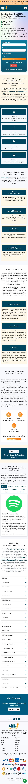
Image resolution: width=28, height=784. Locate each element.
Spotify (16, 750)
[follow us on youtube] (16, 719)
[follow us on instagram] (14, 719)
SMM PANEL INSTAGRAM (17, 549)
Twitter (16, 748)
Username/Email (6, 42)
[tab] (4, 486)
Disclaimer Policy (10, 754)
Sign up (20, 69)
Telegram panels (9, 559)
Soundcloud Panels (10, 560)
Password (4, 47)
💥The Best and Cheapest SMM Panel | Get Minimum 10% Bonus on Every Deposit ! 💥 (14, 2)
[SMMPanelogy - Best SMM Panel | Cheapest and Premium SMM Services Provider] (4, 8)
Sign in (2, 740)
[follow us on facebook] (19, 719)
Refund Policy (22, 753)
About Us (3, 750)
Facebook (17, 742)
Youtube (17, 744)
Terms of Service (18, 754)
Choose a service (14, 709)
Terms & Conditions (6, 753)
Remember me (7, 53)
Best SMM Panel (5, 177)
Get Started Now (14, 439)
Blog (2, 744)
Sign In (14, 59)
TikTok (16, 746)
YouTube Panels (22, 560)
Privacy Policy (15, 753)
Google (14, 65)
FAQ (2, 746)
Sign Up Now (14, 451)
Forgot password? (6, 56)
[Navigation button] (25, 8)
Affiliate (3, 748)
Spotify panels (18, 559)
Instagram (17, 740)
